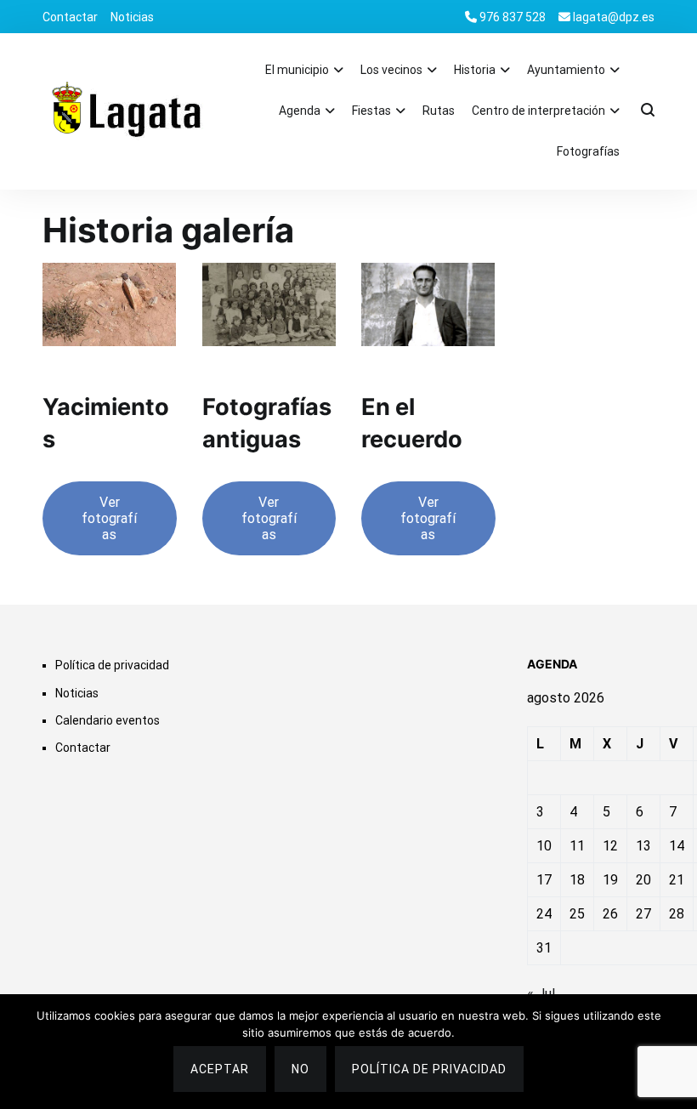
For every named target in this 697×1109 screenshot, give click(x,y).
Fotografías (588, 151)
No (300, 1069)
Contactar (70, 17)
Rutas (438, 110)
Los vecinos (391, 70)
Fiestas (371, 110)
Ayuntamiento (566, 70)
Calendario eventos (107, 720)
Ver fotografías (109, 518)
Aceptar (219, 1069)
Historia (475, 70)
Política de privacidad (112, 665)
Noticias (132, 17)
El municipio (297, 70)
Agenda (299, 110)
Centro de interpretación (538, 110)
